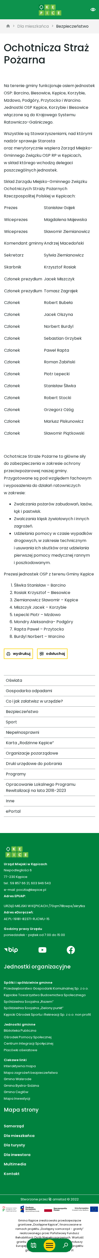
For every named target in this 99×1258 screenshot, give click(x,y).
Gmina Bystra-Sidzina (21, 1085)
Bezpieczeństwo (72, 26)
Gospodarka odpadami (29, 691)
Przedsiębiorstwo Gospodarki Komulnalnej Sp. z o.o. (46, 988)
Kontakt (12, 1173)
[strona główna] (8, 26)
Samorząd (14, 1126)
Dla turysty (14, 1145)
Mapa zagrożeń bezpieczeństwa (31, 1072)
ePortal (13, 811)
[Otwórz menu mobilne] (49, 1245)
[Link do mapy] (34, 1245)
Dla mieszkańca (33, 26)
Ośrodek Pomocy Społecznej (28, 1037)
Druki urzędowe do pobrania (34, 764)
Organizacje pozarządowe (32, 753)
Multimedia (15, 1164)
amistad (59, 1199)
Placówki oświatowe (20, 1050)
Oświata (14, 680)
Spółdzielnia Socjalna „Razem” (29, 1001)
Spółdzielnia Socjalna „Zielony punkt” (33, 1008)
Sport (11, 722)
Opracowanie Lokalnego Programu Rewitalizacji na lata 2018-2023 (40, 787)
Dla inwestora (17, 1154)
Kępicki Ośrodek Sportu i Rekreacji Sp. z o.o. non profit (47, 1014)
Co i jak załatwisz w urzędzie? (34, 701)
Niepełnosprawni (22, 732)
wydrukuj (21, 653)
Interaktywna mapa (20, 1066)
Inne (10, 801)
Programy (16, 774)
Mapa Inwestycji (17, 1098)
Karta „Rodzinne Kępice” (30, 743)
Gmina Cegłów (16, 1092)
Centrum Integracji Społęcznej (28, 1043)
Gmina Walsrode (17, 1079)
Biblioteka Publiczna (20, 1030)
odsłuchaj (55, 653)
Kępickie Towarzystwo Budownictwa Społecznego (45, 995)
